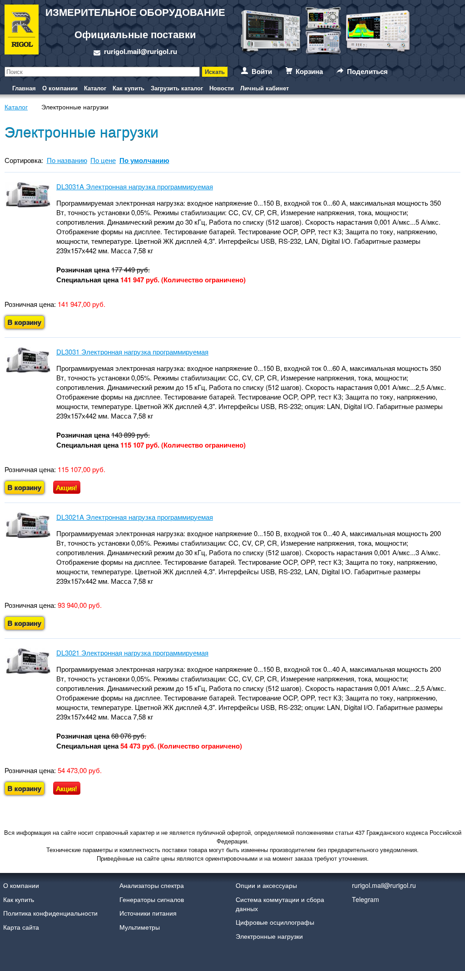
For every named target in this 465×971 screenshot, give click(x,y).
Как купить (128, 88)
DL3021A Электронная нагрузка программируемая (134, 517)
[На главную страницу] (22, 31)
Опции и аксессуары (266, 885)
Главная (24, 88)
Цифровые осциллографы (275, 922)
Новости (221, 88)
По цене (103, 160)
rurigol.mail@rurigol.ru (140, 51)
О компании (60, 88)
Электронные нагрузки (269, 936)
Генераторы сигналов (151, 899)
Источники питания (148, 912)
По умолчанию (144, 160)
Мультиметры (139, 927)
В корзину (24, 322)
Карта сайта (21, 927)
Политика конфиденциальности (50, 912)
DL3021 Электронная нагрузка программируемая (132, 652)
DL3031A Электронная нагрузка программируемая (134, 186)
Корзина (309, 71)
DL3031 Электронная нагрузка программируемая (132, 351)
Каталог (95, 88)
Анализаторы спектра (151, 885)
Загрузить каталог (177, 88)
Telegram (365, 899)
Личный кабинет (264, 88)
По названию (67, 160)
